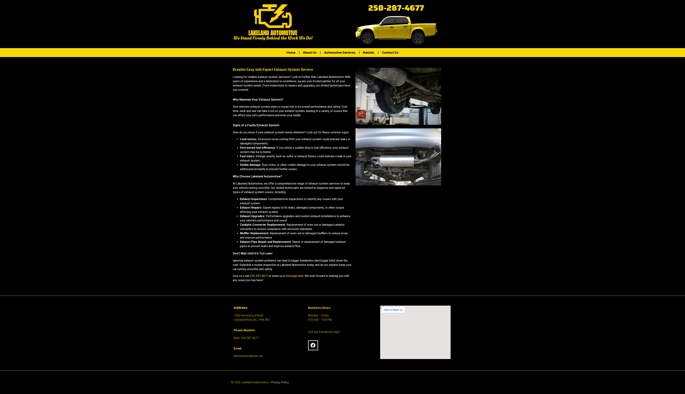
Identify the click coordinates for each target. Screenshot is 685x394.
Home (290, 52)
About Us (310, 52)
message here (294, 276)
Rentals (368, 52)
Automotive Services (340, 52)
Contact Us (390, 52)
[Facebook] (313, 345)
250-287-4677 (396, 8)
